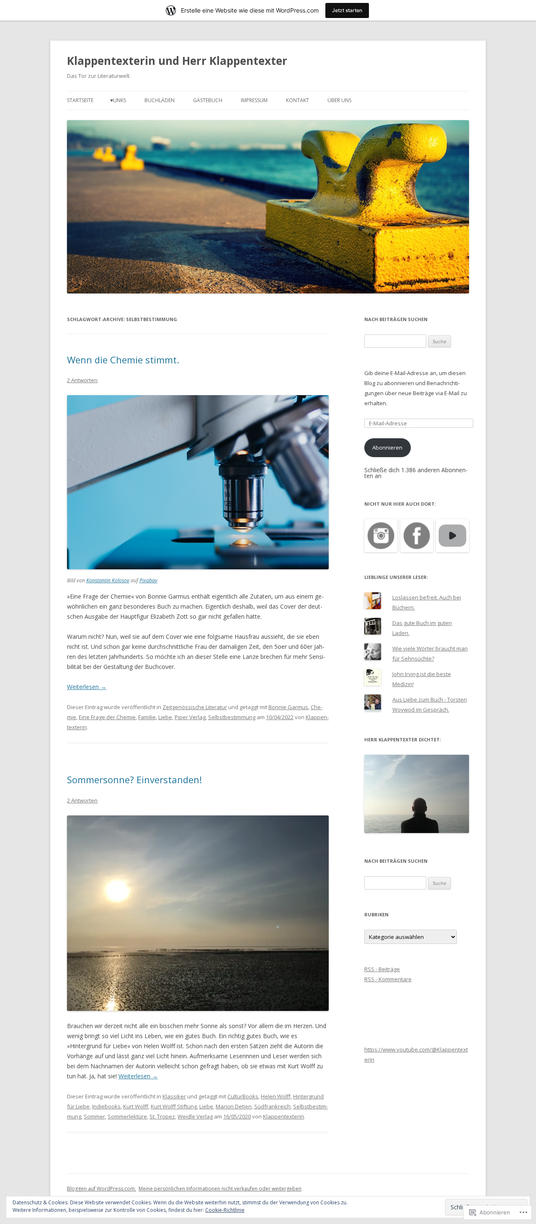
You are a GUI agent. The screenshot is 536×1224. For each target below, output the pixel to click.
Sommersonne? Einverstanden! (134, 779)
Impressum (254, 100)
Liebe (165, 717)
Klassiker (174, 1096)
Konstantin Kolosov (107, 580)
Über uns (339, 100)
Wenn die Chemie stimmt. (123, 359)
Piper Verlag (190, 717)
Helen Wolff (276, 1096)
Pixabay (148, 580)
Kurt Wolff (135, 1106)
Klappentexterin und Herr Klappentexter (177, 60)
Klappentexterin (283, 1116)
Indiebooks (106, 1106)
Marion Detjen (234, 1106)
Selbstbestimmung (231, 717)
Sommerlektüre (127, 1116)
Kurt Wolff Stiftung (174, 1106)
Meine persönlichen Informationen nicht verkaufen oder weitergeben (220, 1188)
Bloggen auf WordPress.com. (101, 1188)
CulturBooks (242, 1096)
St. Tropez (162, 1116)
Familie (147, 717)
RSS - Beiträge (382, 969)
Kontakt (297, 100)
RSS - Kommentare (388, 979)
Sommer (94, 1116)
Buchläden (159, 100)
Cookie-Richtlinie (225, 1210)
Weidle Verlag (195, 1116)
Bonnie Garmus (288, 707)
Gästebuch (207, 100)
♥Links (118, 100)
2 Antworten (82, 380)
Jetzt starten (347, 10)
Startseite (80, 100)
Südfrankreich (272, 1106)
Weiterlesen (86, 687)
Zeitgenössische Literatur (194, 707)
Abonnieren (387, 447)
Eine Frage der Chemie (107, 717)
